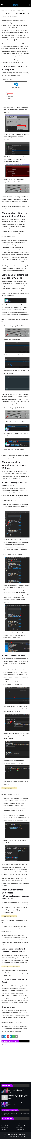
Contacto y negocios (22, 1134)
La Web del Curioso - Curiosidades (19, 1136)
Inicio (6, 1134)
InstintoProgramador (7, 16)
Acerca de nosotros (12, 1134)
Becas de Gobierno (6, 1122)
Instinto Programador (21, 1125)
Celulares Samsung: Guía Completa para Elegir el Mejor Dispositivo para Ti (18, 1089)
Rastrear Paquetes (20, 1129)
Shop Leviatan (19, 1127)
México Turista (5, 1127)
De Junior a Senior (6, 1124)
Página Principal (5, 10)
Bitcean (17, 1122)
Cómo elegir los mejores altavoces (17, 1102)
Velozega (4, 1129)
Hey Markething (5, 1125)
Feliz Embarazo (19, 1124)
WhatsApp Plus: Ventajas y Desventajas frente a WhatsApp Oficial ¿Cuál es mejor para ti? (18, 1097)
